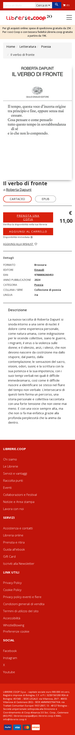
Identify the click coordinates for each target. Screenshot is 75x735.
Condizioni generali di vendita (23, 604)
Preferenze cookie (16, 631)
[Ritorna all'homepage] (29, 17)
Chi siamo (10, 459)
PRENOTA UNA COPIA (28, 217)
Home (10, 46)
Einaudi (39, 270)
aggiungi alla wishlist (18, 244)
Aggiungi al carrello (28, 231)
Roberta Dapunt (18, 189)
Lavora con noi (13, 509)
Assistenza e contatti (18, 528)
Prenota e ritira (14, 542)
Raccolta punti (13, 480)
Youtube (9, 672)
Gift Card (9, 556)
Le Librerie (10, 466)
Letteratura (27, 46)
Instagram (10, 658)
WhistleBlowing (13, 625)
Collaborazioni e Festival (20, 494)
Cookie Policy (12, 590)
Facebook (10, 651)
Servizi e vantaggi (15, 473)
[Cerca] (56, 5)
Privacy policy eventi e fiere (22, 597)
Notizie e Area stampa (18, 502)
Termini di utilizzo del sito (21, 611)
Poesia (46, 46)
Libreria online (13, 535)
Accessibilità (11, 618)
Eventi (7, 487)
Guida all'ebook (14, 549)
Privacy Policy (12, 583)
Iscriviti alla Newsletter (18, 563)
